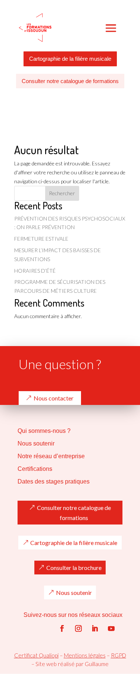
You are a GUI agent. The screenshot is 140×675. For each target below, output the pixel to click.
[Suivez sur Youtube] (111, 628)
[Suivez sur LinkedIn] (95, 628)
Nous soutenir (36, 443)
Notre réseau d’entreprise (51, 456)
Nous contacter (54, 398)
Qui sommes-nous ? (44, 431)
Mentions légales (85, 655)
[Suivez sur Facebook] (62, 628)
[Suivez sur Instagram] (78, 628)
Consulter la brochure (74, 567)
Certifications (35, 469)
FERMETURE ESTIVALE (41, 238)
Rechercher (62, 193)
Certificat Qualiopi (36, 655)
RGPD (118, 655)
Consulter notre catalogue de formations (70, 81)
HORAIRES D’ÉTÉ (35, 270)
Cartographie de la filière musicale (70, 59)
